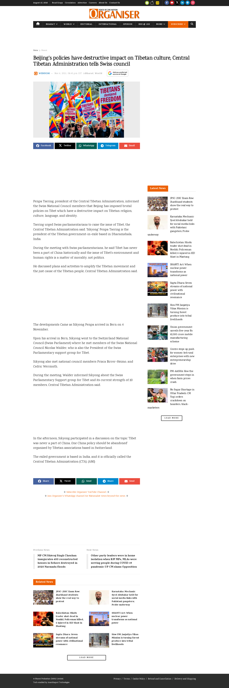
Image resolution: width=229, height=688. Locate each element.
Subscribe (177, 24)
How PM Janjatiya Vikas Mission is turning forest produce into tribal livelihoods (125, 639)
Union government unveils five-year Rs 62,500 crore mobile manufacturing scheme (181, 334)
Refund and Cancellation (159, 679)
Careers (93, 3)
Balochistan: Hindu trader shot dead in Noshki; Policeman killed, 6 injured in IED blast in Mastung (69, 619)
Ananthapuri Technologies (58, 682)
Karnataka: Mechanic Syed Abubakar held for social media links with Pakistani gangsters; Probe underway (125, 598)
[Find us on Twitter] (177, 3)
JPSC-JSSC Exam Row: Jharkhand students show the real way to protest (68, 597)
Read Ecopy (57, 3)
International (108, 24)
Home (35, 50)
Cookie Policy (139, 679)
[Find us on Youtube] (172, 3)
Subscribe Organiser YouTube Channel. (86, 492)
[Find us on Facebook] (167, 3)
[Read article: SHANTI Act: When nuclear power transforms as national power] (99, 619)
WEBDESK (44, 73)
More (159, 24)
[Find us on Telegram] (187, 3)
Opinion (127, 24)
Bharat (50, 24)
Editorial (86, 24)
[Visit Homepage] (114, 14)
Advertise (82, 3)
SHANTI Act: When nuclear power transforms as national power (124, 618)
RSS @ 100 (144, 24)
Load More (86, 657)
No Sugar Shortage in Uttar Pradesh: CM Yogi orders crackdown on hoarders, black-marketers (171, 399)
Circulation (70, 3)
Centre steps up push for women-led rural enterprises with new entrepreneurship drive (182, 356)
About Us (103, 3)
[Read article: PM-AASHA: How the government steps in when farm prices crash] (158, 377)
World (68, 24)
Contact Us (114, 3)
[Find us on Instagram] (193, 3)
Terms (127, 679)
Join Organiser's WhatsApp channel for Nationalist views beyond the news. (86, 496)
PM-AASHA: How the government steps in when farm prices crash (182, 376)
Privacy (117, 679)
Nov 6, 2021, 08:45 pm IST (68, 73)
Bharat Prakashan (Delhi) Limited (49, 678)
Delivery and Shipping (185, 679)
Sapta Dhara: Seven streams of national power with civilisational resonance (69, 639)
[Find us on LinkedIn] (182, 3)
